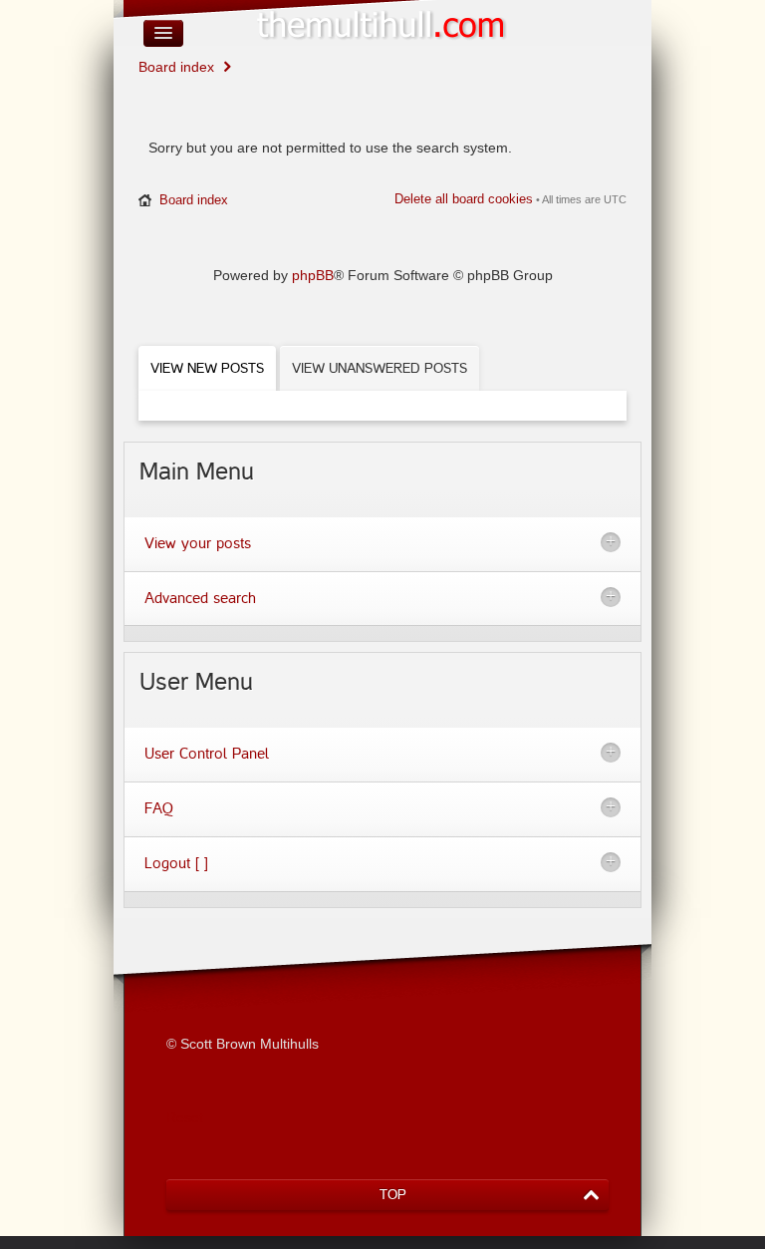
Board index (176, 67)
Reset (184, 1117)
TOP (393, 1194)
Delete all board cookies (463, 198)
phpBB (313, 275)
